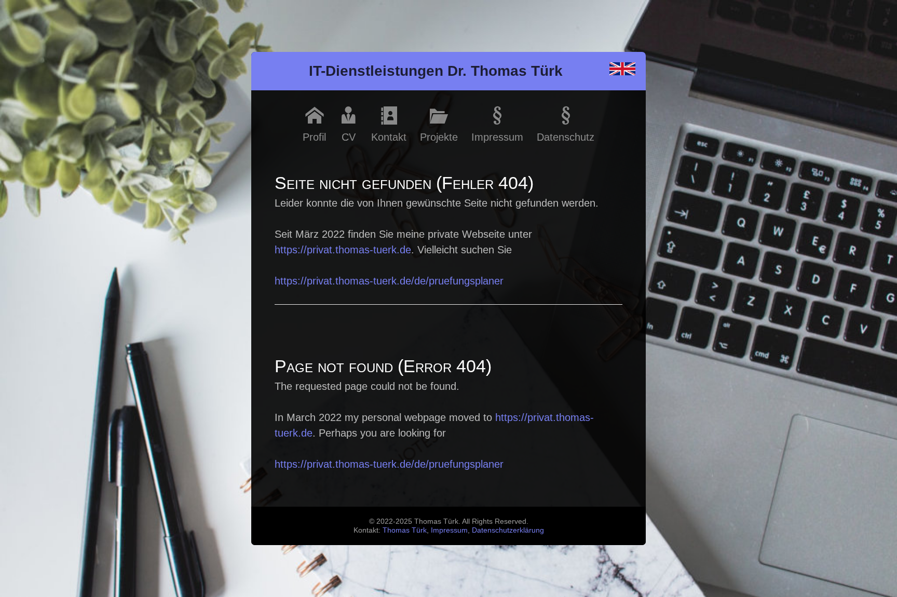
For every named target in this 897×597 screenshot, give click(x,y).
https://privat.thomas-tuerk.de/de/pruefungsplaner (389, 281)
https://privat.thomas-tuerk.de (343, 249)
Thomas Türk (405, 530)
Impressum (449, 530)
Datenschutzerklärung (508, 530)
